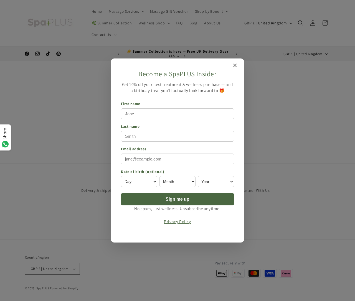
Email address (133, 148)
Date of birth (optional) (142, 171)
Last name (130, 126)
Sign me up (177, 199)
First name (130, 103)
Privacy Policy (177, 221)
